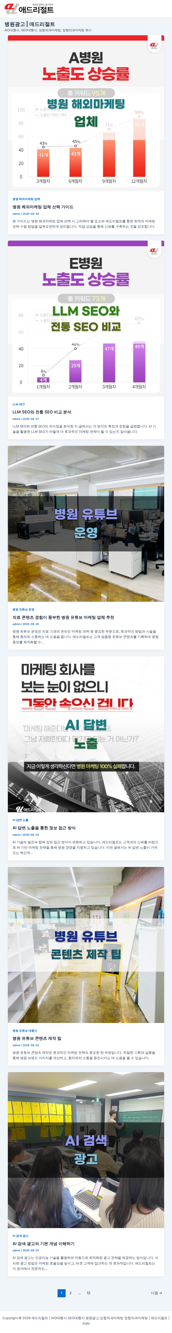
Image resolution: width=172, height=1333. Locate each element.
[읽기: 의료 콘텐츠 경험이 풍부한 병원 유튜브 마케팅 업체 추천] (86, 524)
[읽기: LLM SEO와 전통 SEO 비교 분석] (86, 319)
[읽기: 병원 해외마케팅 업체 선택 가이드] (86, 113)
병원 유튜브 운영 (23, 609)
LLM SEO (19, 404)
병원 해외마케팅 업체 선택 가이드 (43, 206)
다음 (156, 1293)
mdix (86, 1323)
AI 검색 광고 (20, 1235)
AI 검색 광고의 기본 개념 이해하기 (44, 1243)
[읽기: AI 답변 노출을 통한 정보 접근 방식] (86, 734)
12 (88, 1293)
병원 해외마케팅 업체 (26, 199)
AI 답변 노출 (20, 820)
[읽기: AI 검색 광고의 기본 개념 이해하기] (86, 1150)
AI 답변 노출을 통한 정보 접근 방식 (44, 827)
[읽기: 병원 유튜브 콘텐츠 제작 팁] (86, 945)
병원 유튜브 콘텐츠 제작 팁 (37, 1038)
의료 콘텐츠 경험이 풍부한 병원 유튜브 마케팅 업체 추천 (63, 617)
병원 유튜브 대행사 (25, 1030)
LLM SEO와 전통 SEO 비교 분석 (42, 411)
